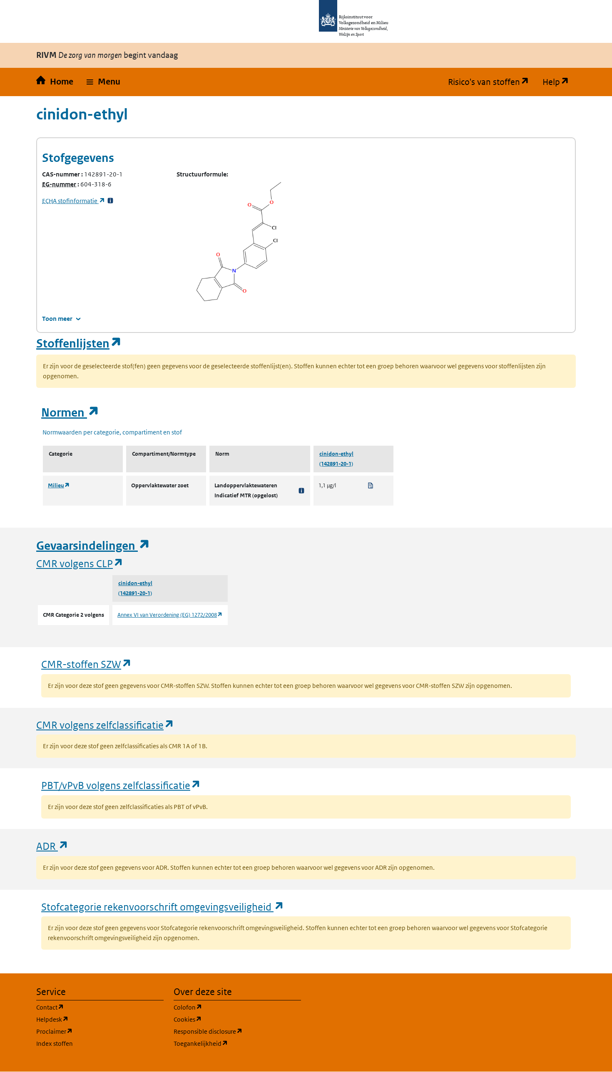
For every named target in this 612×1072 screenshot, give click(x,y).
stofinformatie (73, 201)
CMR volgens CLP (80, 563)
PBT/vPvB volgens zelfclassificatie (121, 785)
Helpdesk (92, 1019)
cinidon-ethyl (336, 453)
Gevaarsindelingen (93, 545)
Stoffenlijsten (79, 343)
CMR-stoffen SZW (86, 664)
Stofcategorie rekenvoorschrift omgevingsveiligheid (162, 907)
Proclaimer (94, 1031)
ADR (52, 846)
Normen (70, 412)
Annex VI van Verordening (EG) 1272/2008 (170, 614)
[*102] (301, 491)
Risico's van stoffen (492, 82)
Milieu (59, 485)
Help (559, 82)
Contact (90, 1007)
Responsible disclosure (237, 1031)
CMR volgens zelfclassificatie (105, 725)
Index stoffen (54, 1043)
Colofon (228, 1007)
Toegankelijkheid (237, 1043)
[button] (103, 82)
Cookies (227, 1019)
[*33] (110, 201)
